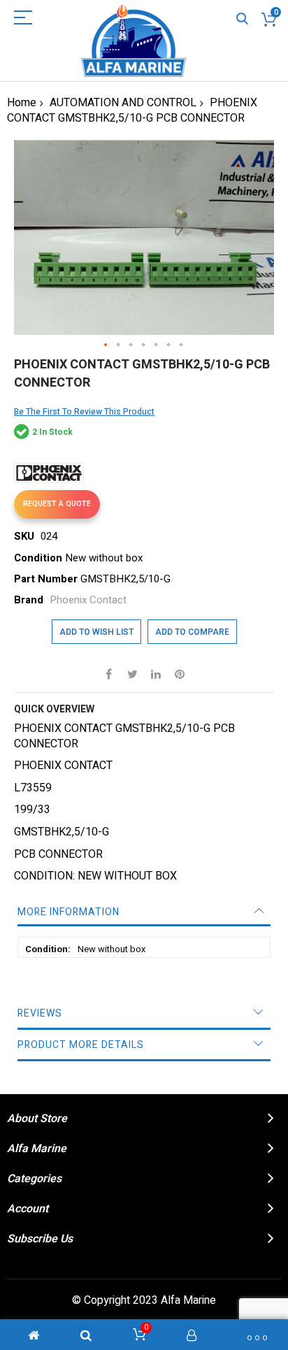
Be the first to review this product (84, 411)
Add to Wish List (96, 632)
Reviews (39, 1013)
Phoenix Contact (88, 600)
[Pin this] (180, 674)
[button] (106, 345)
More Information (68, 912)
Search (242, 19)
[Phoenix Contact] (49, 473)
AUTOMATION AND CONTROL (123, 102)
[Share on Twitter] (132, 674)
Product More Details (80, 1044)
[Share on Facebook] (108, 674)
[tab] (144, 912)
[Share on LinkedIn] (156, 674)
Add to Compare (192, 632)
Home (21, 102)
